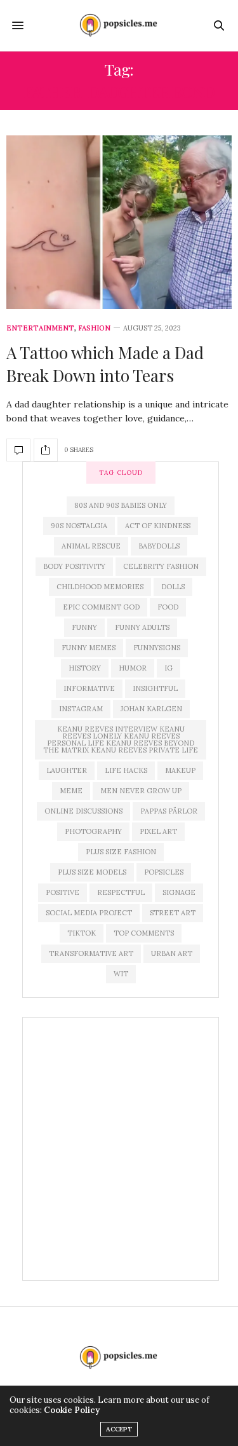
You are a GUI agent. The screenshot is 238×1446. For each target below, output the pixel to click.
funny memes (89, 647)
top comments (144, 933)
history (85, 668)
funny (84, 627)
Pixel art (158, 831)
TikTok (81, 933)
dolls (173, 586)
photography (93, 831)
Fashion (94, 328)
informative (89, 688)
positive (62, 892)
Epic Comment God (101, 607)
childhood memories (99, 586)
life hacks (126, 770)
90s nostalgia (79, 525)
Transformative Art (91, 953)
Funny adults (142, 627)
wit (121, 973)
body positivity (74, 566)
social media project (89, 912)
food (167, 607)
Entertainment (40, 328)
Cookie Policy (72, 1410)
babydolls (159, 546)
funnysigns (156, 647)
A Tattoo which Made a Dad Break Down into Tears (105, 363)
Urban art (171, 953)
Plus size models (92, 872)
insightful (155, 688)
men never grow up (141, 790)
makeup (180, 770)
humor (133, 668)
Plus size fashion (121, 851)
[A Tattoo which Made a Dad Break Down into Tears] (119, 222)
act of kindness (157, 525)
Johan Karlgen (151, 708)
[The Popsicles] (119, 25)
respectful (121, 892)
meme (71, 790)
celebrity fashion (161, 566)
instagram (81, 708)
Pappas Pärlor (168, 811)
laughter (66, 770)
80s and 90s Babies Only (120, 505)
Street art (172, 912)
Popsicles (163, 872)
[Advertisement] (119, 1149)
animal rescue (91, 546)
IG (168, 668)
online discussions (83, 811)
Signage (178, 892)
